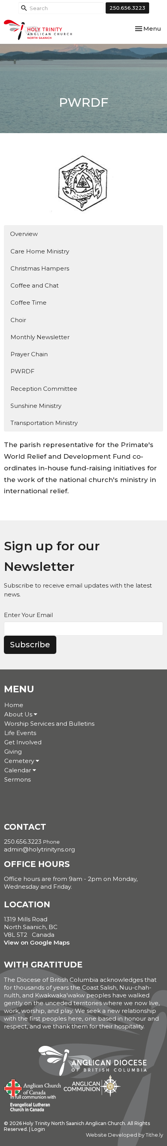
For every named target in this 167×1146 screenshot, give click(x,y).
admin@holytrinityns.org (39, 849)
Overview (24, 234)
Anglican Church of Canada (33, 1087)
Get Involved (23, 742)
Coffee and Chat (34, 285)
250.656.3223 (127, 8)
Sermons (17, 779)
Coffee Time (28, 302)
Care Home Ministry (39, 251)
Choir (18, 320)
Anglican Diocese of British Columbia (96, 1062)
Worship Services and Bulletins (49, 723)
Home (13, 705)
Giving (13, 751)
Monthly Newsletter (40, 337)
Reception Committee (43, 388)
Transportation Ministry (44, 422)
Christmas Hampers (39, 268)
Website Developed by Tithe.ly (124, 1135)
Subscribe (30, 644)
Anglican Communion (92, 1086)
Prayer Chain (29, 354)
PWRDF (22, 371)
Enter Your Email (28, 615)
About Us (19, 714)
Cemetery (20, 761)
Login (38, 1129)
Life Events (20, 733)
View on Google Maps (37, 942)
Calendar (18, 770)
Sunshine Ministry (35, 405)
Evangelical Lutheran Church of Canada (30, 1103)
